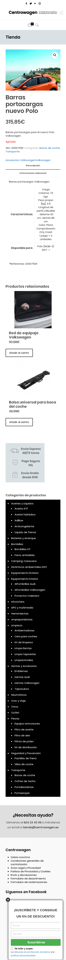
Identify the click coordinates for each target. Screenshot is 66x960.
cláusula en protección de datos (32, 952)
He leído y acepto (24, 948)
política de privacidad (23, 955)
